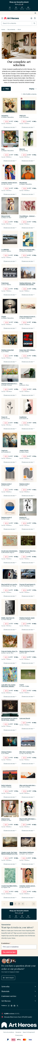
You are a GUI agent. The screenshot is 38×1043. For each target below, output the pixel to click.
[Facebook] (14, 1006)
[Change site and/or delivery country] (35, 13)
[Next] (33, 903)
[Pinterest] (12, 1006)
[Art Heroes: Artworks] (35, 986)
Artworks (5, 987)
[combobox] (16, 23)
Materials (5, 991)
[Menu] (2, 18)
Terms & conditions (8, 1032)
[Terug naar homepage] (11, 18)
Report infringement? (29, 1032)
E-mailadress (5, 943)
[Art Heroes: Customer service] (35, 996)
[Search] (34, 23)
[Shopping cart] (35, 18)
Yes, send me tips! (9, 952)
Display (31, 89)
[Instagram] (9, 1006)
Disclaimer (18, 1032)
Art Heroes (6, 1001)
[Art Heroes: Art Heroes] (35, 1001)
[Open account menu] (31, 18)
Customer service (8, 996)
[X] (17, 1006)
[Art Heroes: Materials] (35, 991)
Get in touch (10, 978)
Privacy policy (19, 1035)
